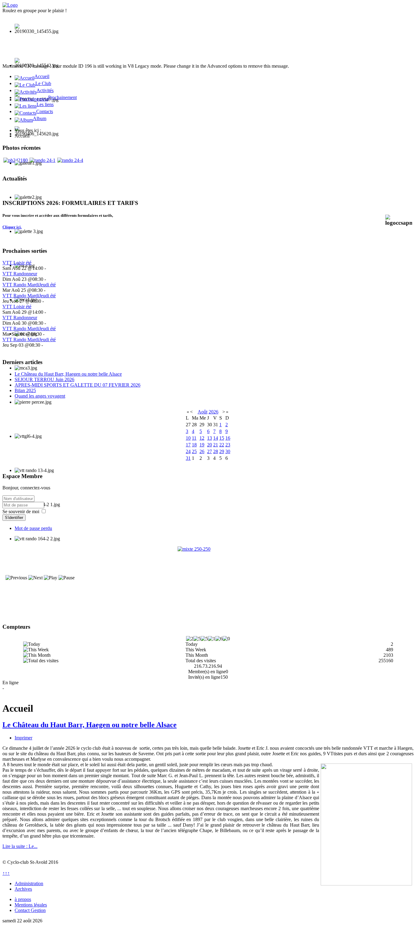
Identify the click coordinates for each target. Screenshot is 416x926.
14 (215, 438)
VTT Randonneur (19, 273)
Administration (29, 883)
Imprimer (23, 737)
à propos (23, 899)
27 (209, 451)
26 (201, 451)
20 (209, 444)
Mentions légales (31, 904)
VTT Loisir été (16, 262)
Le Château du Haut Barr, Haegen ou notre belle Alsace (89, 725)
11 (194, 438)
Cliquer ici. (12, 227)
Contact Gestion (30, 910)
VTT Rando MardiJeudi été (29, 284)
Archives (23, 889)
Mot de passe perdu (33, 528)
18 (194, 444)
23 (227, 444)
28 (215, 451)
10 (188, 438)
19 (201, 444)
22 (221, 444)
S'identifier (14, 517)
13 (209, 438)
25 (194, 451)
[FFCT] (208, 576)
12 (201, 438)
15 (221, 438)
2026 (213, 411)
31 (188, 458)
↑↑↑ (6, 873)
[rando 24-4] (70, 160)
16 (227, 438)
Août (202, 411)
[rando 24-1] (42, 160)
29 (221, 451)
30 (227, 451)
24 (188, 451)
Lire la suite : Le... (19, 846)
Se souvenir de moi (20, 511)
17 (188, 444)
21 (215, 444)
